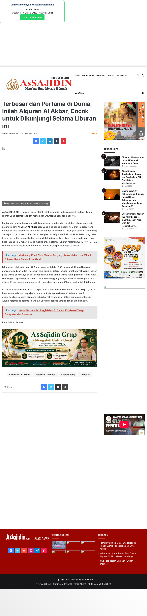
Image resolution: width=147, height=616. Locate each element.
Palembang (69, 374)
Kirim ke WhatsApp (32, 17)
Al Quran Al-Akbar (27, 226)
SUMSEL (111, 75)
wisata (86, 374)
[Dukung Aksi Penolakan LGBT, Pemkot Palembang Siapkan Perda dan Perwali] (59, 545)
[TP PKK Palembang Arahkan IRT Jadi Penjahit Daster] (88, 545)
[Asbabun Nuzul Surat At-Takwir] (88, 554)
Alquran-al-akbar (20, 374)
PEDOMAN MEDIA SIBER (99, 584)
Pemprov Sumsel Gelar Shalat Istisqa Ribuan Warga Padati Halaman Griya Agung (118, 546)
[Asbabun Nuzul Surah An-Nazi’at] (73, 554)
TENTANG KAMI (43, 584)
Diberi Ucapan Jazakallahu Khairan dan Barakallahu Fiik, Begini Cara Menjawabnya (132, 177)
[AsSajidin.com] (38, 84)
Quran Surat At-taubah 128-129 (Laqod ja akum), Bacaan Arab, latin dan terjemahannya (133, 220)
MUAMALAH (122, 75)
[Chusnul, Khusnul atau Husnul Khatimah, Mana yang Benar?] (112, 161)
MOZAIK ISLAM (88, 75)
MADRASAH (80, 93)
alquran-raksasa (46, 374)
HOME (77, 75)
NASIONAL (101, 75)
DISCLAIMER (80, 584)
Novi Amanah (9, 133)
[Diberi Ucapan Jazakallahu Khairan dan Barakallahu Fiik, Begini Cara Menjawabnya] (112, 174)
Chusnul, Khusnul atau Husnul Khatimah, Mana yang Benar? (133, 160)
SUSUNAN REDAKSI (62, 584)
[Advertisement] (73, 45)
